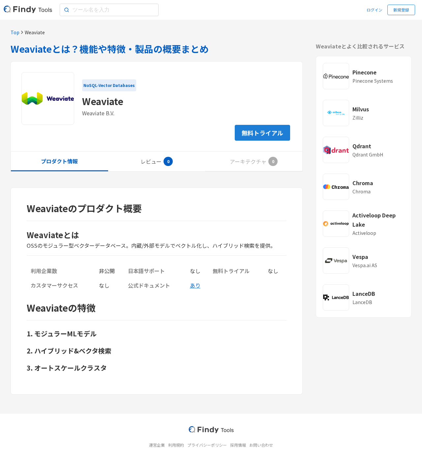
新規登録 (401, 10)
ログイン (374, 10)
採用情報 (238, 445)
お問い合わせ (261, 445)
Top (15, 32)
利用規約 (176, 445)
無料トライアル (262, 132)
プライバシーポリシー (207, 445)
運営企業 (157, 445)
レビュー (151, 161)
